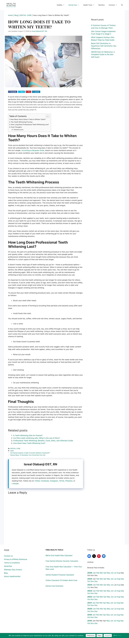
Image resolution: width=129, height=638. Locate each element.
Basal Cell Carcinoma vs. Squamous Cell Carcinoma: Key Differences (103, 46)
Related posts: (19, 129)
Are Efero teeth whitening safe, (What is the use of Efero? (36, 438)
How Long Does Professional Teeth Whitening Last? (30, 124)
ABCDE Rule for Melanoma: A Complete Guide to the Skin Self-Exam (103, 54)
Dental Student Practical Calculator (60, 575)
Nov (92, 581)
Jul (115, 573)
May (108, 573)
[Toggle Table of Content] (46, 116)
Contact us (8, 556)
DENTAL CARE (25, 15)
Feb (97, 573)
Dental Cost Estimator (54, 586)
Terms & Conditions (12, 563)
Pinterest (68, 481)
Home (10, 15)
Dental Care (73, 5)
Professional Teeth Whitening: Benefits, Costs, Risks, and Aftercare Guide (43, 441)
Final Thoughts (16, 127)
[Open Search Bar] (122, 5)
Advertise (8, 566)
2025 (89, 579)
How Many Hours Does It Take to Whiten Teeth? (28, 119)
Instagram (54, 481)
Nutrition (101, 5)
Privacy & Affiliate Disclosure (15, 559)
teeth (12, 451)
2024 (89, 585)
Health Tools (87, 5)
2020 (89, 609)
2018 (89, 621)
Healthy (59, 5)
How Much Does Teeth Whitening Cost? (29, 443)
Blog (16, 15)
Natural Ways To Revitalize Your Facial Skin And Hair (27, 455)
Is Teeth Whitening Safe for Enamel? (28, 435)
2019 (89, 615)
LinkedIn (15, 484)
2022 (89, 597)
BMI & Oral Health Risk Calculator (59, 555)
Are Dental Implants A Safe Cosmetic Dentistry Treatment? (30, 453)
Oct (88, 581)
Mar (101, 573)
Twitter (37, 481)
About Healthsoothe (12, 576)
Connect (112, 5)
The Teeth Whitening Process (21, 122)
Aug (118, 573)
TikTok (61, 481)
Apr (104, 573)
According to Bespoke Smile (32, 150)
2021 (89, 603)
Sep (122, 579)
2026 (89, 573)
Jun (112, 573)
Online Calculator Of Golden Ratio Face (61, 580)
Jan (94, 573)
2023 (89, 591)
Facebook (45, 481)
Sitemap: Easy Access (13, 570)
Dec (96, 581)
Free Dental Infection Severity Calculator (62, 561)
